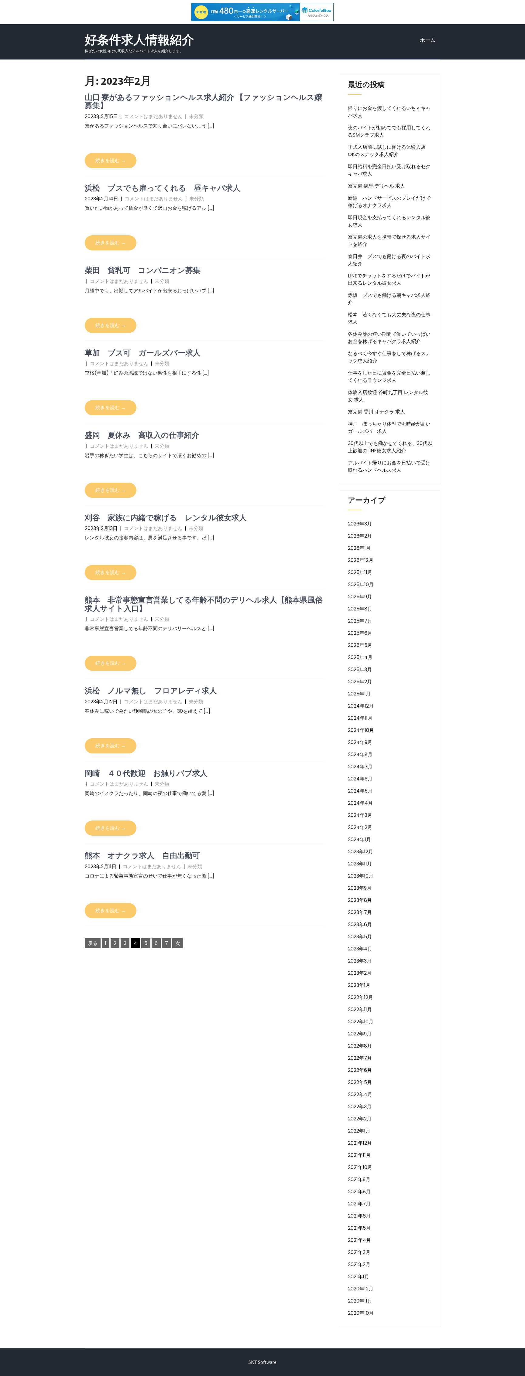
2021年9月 (359, 1179)
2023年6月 (360, 924)
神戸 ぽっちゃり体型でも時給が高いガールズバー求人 (389, 427)
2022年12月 (360, 997)
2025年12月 (360, 560)
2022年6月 (360, 1070)
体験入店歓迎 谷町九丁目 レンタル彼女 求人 (388, 396)
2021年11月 (359, 1155)
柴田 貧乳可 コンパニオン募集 (143, 270)
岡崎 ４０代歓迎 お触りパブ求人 (146, 773)
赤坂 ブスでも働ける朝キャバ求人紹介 (389, 299)
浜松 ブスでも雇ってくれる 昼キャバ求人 (162, 188)
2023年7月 (360, 912)
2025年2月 (360, 681)
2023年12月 (360, 851)
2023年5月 (360, 936)
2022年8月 (360, 1045)
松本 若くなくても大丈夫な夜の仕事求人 (389, 318)
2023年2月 (360, 973)
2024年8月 (360, 754)
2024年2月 (360, 827)
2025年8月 (360, 608)
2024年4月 (360, 803)
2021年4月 (359, 1240)
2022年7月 (360, 1058)
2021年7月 (359, 1203)
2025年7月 (360, 620)
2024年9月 (360, 742)
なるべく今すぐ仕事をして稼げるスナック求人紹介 (389, 357)
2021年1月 (358, 1276)
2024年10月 (361, 730)
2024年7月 (360, 766)
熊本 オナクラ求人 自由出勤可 (142, 855)
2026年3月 (360, 523)
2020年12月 (360, 1288)
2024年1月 (359, 839)
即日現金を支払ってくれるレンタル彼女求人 (389, 221)
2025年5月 (360, 645)
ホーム (427, 40)
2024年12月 (361, 705)
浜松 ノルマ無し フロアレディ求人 (151, 690)
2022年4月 (360, 1094)
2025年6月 (360, 633)
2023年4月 (360, 948)
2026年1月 (359, 548)
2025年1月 (359, 693)
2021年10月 (360, 1167)
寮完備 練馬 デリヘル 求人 (376, 185)
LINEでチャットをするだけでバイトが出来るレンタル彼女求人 (389, 279)
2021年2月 (359, 1264)
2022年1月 (359, 1130)
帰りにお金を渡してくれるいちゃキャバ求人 (389, 112)
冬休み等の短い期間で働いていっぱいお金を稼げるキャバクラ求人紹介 (389, 338)
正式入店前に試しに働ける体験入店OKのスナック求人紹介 (387, 151)
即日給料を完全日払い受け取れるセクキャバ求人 (389, 170)
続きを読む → (110, 160)
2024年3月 (360, 815)
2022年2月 (360, 1118)
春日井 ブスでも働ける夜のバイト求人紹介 (389, 260)
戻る (93, 943)
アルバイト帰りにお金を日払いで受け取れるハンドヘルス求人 (389, 466)
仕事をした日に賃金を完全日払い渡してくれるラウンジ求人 (389, 376)
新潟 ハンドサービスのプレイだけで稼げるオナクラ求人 (389, 202)
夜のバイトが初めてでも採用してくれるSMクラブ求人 (389, 131)
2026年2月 (360, 535)
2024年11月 (360, 718)
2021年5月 (359, 1228)
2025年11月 (360, 572)
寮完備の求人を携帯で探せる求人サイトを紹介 (389, 240)
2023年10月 (360, 875)
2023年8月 (360, 900)
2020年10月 (361, 1313)
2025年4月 (360, 657)
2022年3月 (360, 1106)
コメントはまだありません (153, 116)
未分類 (196, 116)
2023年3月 (360, 960)
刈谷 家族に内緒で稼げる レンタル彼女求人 (166, 517)
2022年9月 (360, 1033)
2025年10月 (361, 584)
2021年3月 (359, 1252)
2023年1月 (359, 985)
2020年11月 (360, 1300)
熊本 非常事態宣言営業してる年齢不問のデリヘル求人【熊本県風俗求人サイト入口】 (204, 604)
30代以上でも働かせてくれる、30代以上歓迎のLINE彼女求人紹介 (390, 447)
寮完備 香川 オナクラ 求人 (376, 411)
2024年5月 (360, 790)
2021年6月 (359, 1215)
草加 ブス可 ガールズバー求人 (143, 353)
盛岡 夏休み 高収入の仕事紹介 (142, 435)
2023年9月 (360, 888)
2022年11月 (360, 1009)
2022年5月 (360, 1082)
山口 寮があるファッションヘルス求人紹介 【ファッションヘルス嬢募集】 (203, 101)
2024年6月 (360, 778)
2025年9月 (360, 596)
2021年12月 (360, 1143)
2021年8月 (359, 1191)
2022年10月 (360, 1021)
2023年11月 (360, 863)
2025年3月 (360, 669)
